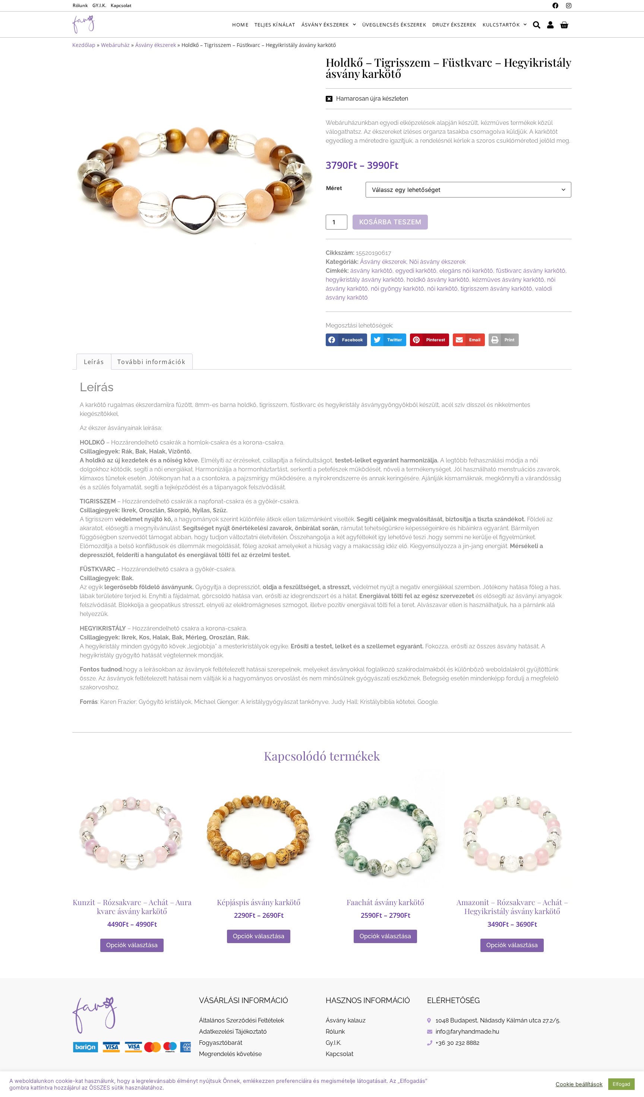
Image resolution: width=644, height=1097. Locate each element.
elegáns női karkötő (466, 270)
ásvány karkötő (371, 270)
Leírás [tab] (94, 362)
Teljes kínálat (275, 24)
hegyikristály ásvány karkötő (365, 279)
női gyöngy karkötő (397, 288)
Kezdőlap (83, 44)
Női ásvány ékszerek (437, 261)
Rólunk (80, 5)
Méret (334, 188)
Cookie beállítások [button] (579, 1084)
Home (240, 24)
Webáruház (115, 44)
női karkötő (442, 288)
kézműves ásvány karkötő (508, 279)
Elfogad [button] (621, 1084)
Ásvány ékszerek (325, 24)
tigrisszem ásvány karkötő (496, 288)
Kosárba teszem (390, 222)
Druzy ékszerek (454, 24)
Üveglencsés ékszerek (394, 24)
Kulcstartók (501, 24)
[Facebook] (555, 6)
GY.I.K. (99, 5)
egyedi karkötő (415, 270)
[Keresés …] (536, 24)
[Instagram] (569, 6)
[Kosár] (564, 24)
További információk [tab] (151, 362)
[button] (346, 339)
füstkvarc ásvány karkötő (530, 270)
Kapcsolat (121, 5)
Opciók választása (132, 945)
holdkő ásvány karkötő (438, 279)
